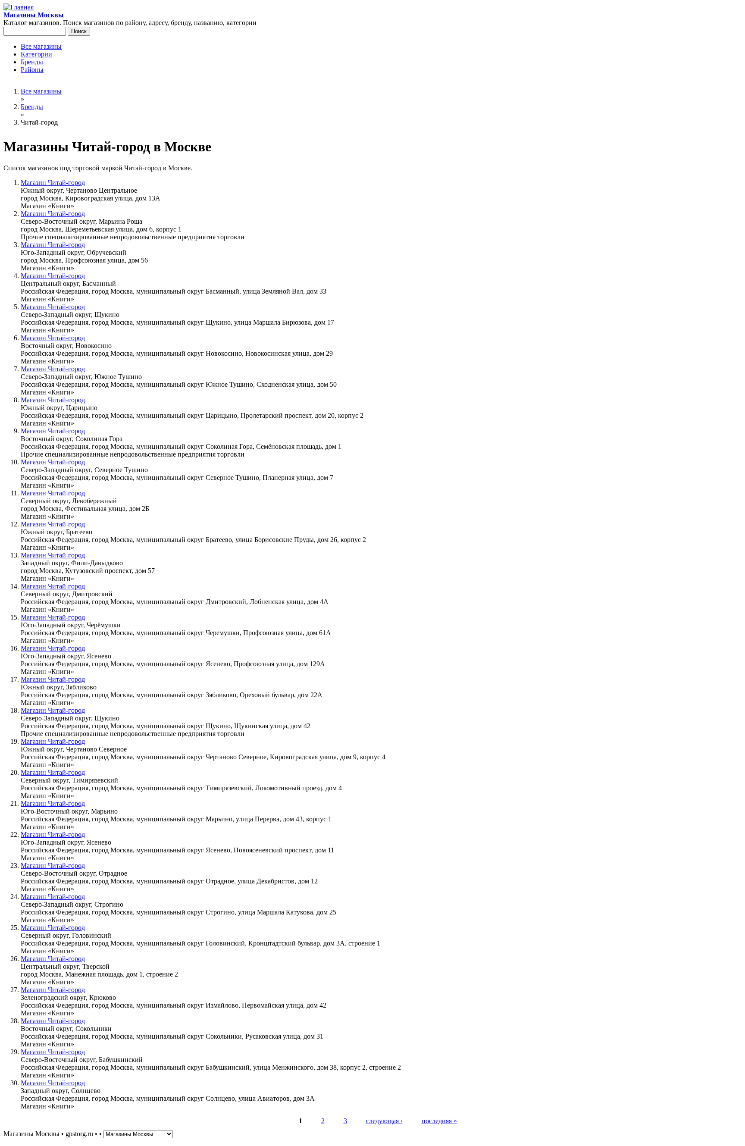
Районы (32, 69)
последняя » (439, 1120)
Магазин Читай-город (53, 182)
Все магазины (41, 46)
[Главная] (18, 7)
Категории (36, 54)
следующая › (384, 1120)
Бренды (32, 62)
